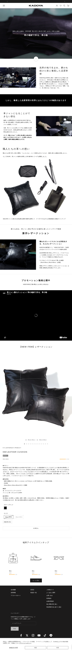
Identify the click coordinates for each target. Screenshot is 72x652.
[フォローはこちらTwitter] (27, 635)
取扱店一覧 (33, 592)
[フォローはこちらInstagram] (33, 635)
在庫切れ (36, 528)
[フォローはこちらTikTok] (45, 635)
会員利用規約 (50, 601)
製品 (10, 571)
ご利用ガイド (50, 589)
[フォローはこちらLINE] (51, 635)
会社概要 (13, 589)
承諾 (35, 647)
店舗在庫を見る (7, 522)
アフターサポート (16, 595)
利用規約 (48, 598)
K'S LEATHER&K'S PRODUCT (12, 447)
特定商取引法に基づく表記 (53, 607)
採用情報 (13, 592)
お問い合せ (49, 595)
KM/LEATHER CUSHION (15, 452)
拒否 (57, 647)
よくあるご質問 (50, 592)
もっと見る (36, 580)
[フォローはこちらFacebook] (21, 635)
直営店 (32, 589)
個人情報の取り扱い (52, 604)
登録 (14, 628)
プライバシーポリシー (25, 643)
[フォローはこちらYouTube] (39, 635)
